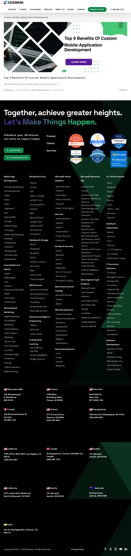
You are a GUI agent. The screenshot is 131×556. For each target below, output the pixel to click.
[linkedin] (126, 549)
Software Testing (114, 357)
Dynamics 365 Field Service (90, 244)
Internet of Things (114, 349)
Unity (58, 353)
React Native (9, 277)
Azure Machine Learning (36, 349)
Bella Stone (10, 90)
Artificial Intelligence (90, 270)
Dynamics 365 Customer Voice (88, 264)
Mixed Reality (87, 274)
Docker (59, 263)
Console (59, 361)
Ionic (6, 281)
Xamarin (8, 286)
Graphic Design (113, 369)
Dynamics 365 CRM (89, 195)
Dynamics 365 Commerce (87, 213)
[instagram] (115, 549)
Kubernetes (61, 267)
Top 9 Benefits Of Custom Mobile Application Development (45, 77)
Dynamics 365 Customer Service (89, 231)
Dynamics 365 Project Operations (91, 251)
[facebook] (105, 549)
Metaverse (60, 365)
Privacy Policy (77, 549)
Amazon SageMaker (38, 355)
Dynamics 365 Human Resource (91, 200)
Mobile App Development (41, 90)
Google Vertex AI (37, 359)
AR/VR (109, 353)
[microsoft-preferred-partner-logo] (119, 151)
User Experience (114, 365)
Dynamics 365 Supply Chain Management (90, 207)
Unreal (59, 357)
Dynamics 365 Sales (90, 219)
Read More (123, 90)
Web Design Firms (115, 361)
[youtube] (120, 549)
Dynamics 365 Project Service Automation (91, 257)
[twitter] (110, 549)
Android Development (14, 187)
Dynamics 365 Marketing (87, 224)
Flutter (7, 273)
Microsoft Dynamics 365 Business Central (90, 237)
